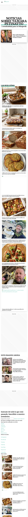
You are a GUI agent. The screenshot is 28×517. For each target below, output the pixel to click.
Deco (17, 8)
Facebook (24, 2)
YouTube (3, 447)
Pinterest (3, 449)
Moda (2, 423)
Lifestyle (17, 4)
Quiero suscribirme (19, 418)
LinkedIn (3, 452)
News (17, 5)
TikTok (3, 444)
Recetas (17, 7)
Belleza (17, 2)
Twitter (3, 442)
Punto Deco (17, 11)
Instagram (21, 2)
